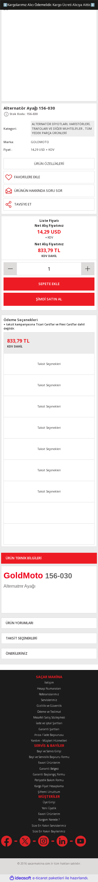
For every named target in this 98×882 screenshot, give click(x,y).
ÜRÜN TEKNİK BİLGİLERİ (24, 558)
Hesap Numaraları (49, 688)
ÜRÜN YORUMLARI (19, 623)
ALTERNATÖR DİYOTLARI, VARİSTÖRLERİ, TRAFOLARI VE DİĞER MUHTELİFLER (61, 126)
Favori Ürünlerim (49, 763)
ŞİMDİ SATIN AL (49, 299)
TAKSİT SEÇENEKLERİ (21, 638)
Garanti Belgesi (49, 769)
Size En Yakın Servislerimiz (49, 825)
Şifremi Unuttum (49, 792)
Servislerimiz (49, 700)
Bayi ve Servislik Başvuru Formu (49, 757)
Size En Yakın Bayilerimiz (49, 831)
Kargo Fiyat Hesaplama (49, 786)
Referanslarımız (49, 694)
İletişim (49, 682)
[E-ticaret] (48, 878)
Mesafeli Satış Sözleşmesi (49, 717)
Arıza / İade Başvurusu (49, 735)
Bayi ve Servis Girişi (49, 751)
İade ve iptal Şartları (49, 723)
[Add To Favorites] (49, 177)
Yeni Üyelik (49, 808)
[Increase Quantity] (87, 268)
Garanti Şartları (49, 729)
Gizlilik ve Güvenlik (49, 706)
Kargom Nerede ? (49, 819)
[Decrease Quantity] (10, 268)
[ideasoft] (20, 878)
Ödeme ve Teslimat (49, 712)
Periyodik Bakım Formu (49, 780)
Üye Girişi (49, 802)
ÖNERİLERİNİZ (16, 653)
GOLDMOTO (40, 142)
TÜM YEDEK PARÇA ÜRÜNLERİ (62, 130)
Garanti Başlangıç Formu (49, 774)
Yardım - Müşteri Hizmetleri (49, 740)
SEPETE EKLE (49, 283)
